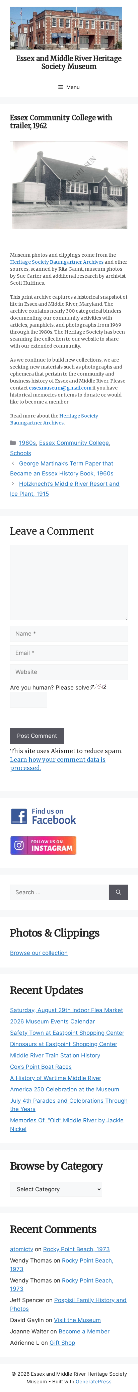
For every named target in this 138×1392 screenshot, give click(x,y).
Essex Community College (74, 442)
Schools (20, 453)
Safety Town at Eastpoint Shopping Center (67, 1032)
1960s (27, 442)
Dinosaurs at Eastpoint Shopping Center (63, 1044)
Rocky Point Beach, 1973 (76, 1249)
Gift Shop (62, 1342)
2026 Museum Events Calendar (52, 1021)
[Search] (118, 893)
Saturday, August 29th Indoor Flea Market (66, 1010)
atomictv (21, 1249)
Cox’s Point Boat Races (41, 1066)
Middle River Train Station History (55, 1055)
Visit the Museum (77, 1320)
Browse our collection (39, 953)
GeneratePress (94, 1381)
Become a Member (84, 1331)
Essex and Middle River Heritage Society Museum (69, 62)
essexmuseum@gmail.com (60, 388)
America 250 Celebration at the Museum (64, 1089)
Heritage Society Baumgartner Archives (57, 262)
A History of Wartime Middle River (55, 1078)
